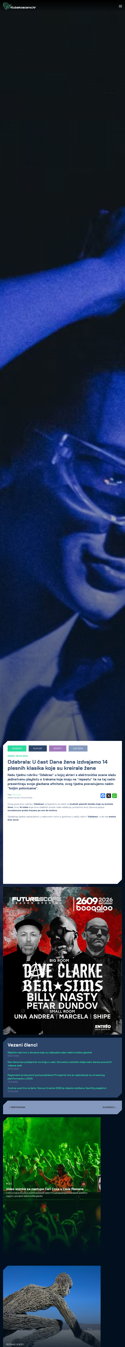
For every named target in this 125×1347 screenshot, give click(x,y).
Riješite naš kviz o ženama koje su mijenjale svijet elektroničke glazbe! (50, 1052)
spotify (58, 748)
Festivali (10, 1344)
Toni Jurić (16, 795)
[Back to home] (19, 6)
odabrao (17, 748)
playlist (37, 748)
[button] (120, 6)
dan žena (78, 748)
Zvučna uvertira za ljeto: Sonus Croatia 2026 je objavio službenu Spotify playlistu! (57, 1088)
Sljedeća (108, 1107)
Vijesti (19, 1344)
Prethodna (18, 1107)
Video (9, 1183)
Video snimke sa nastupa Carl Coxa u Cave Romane (45, 1189)
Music (11, 756)
